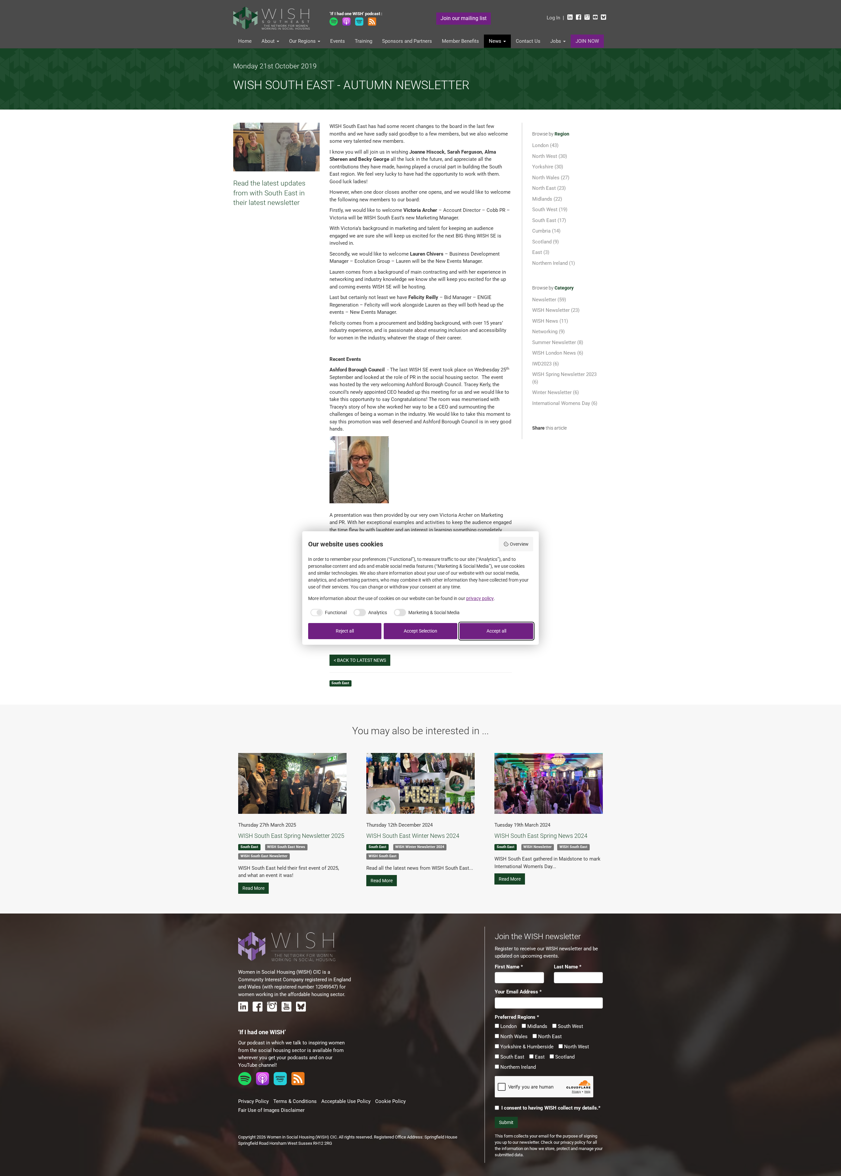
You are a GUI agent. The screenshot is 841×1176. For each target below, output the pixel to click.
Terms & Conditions (295, 1101)
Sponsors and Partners (407, 41)
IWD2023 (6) (545, 364)
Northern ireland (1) (553, 263)
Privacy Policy (253, 1101)
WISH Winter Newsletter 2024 (419, 847)
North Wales (513, 1036)
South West (570, 1026)
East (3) (540, 252)
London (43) (545, 145)
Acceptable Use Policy (346, 1101)
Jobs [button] (556, 41)
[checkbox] (327, 612)
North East (549, 1036)
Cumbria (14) (546, 231)
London (508, 1026)
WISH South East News (286, 847)
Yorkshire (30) (547, 167)
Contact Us (528, 41)
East (539, 1057)
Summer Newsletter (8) (557, 342)
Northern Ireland (517, 1067)
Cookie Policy (390, 1101)
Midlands (536, 1026)
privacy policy (572, 1142)
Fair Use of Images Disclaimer (271, 1110)
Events (337, 41)
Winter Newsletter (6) (555, 392)
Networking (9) (548, 332)
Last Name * (567, 967)
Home (245, 41)
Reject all (345, 631)
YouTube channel (257, 1065)
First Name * (509, 967)
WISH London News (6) (557, 353)
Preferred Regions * (517, 1017)
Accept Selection (420, 631)
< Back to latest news (360, 660)
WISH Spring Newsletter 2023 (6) (564, 378)
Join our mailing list (464, 18)
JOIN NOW (587, 41)
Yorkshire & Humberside (526, 1047)
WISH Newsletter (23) (556, 310)
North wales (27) (550, 178)
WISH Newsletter (537, 847)
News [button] (496, 41)
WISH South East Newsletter (263, 856)
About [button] (268, 41)
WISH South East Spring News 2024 (540, 835)
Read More (253, 888)
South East (511, 1057)
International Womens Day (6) (564, 403)
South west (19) (549, 210)
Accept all (496, 631)
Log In (553, 18)
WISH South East (383, 856)
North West (576, 1047)
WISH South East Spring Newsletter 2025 (291, 835)
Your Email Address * (518, 992)
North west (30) (549, 156)
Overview (519, 544)
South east (340, 683)
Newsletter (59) (549, 300)
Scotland (564, 1057)
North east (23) (549, 188)
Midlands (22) (547, 199)
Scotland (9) (545, 242)
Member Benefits (460, 41)
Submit (506, 1122)
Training (363, 41)
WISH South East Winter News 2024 (412, 835)
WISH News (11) (550, 321)
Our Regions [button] (303, 41)
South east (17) (549, 220)
